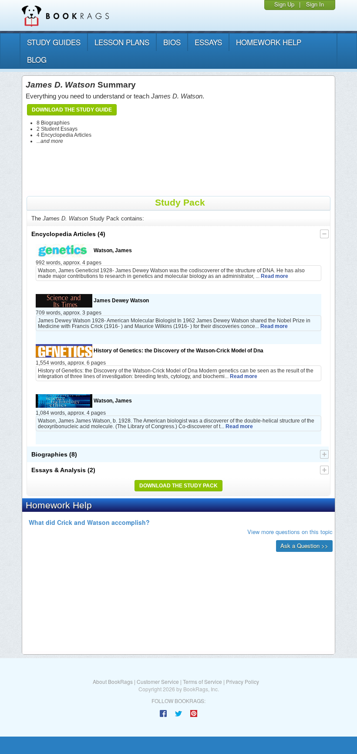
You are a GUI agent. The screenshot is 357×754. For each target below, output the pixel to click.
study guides (54, 42)
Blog (37, 59)
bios (172, 42)
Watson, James (112, 250)
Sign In (315, 4)
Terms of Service (202, 681)
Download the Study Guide (72, 110)
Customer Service (158, 681)
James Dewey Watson (120, 300)
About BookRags (113, 681)
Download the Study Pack (178, 486)
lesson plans (121, 42)
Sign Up (284, 4)
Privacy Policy (242, 681)
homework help (268, 42)
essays (208, 42)
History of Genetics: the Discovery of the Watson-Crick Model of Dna (177, 350)
